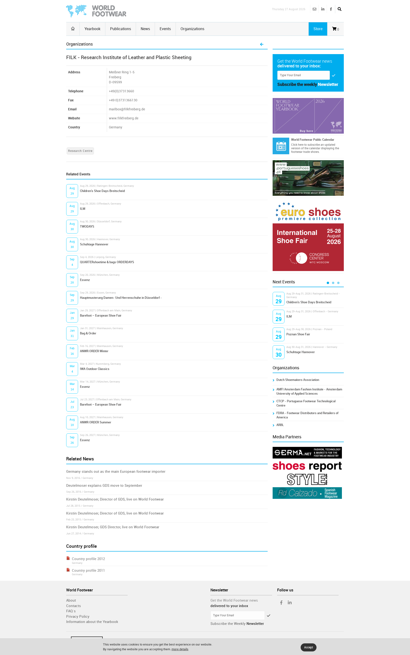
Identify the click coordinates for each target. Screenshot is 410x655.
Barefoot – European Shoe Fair (100, 315)
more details (180, 649)
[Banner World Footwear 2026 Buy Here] (308, 116)
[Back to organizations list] (261, 44)
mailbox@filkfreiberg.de (127, 109)
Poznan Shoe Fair (298, 334)
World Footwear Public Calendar (312, 139)
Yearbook (92, 29)
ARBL (280, 425)
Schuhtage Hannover (94, 244)
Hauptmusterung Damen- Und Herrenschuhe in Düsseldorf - (121, 297)
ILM (82, 209)
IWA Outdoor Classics (94, 369)
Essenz (85, 280)
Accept (308, 647)
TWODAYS (87, 226)
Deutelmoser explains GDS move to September (104, 485)
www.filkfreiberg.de (123, 118)
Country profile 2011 (88, 570)
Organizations (192, 29)
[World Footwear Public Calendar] (281, 146)
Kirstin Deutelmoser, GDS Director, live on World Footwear (112, 527)
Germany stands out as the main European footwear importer (115, 471)
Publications (120, 29)
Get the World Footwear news (234, 600)
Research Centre (80, 151)
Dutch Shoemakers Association (297, 380)
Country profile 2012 (88, 559)
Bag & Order (88, 333)
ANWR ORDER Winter (94, 351)
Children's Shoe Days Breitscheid (102, 191)
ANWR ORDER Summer (95, 422)
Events (165, 29)
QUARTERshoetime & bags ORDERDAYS (107, 262)
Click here (297, 144)
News (145, 29)
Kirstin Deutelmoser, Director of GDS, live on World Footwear (115, 499)
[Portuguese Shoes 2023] (308, 178)
